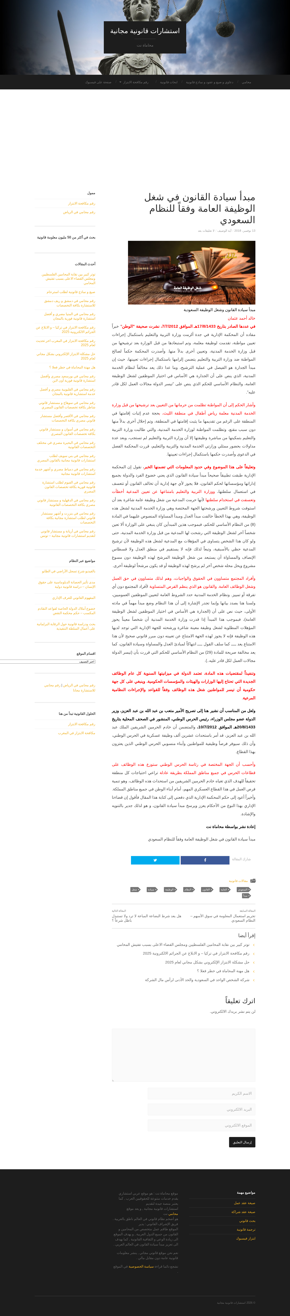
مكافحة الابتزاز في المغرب (76, 733)
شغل (134, 889)
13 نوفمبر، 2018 (244, 230)
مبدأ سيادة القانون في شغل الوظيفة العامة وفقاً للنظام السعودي (199, 208)
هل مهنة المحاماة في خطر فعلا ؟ (223, 971)
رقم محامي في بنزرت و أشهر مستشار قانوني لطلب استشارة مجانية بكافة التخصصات (68, 518)
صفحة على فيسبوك (98, 82)
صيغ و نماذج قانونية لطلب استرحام (71, 292)
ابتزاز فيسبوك (245, 1238)
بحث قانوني (247, 1221)
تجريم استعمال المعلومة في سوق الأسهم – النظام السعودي (222, 915)
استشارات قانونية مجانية (145, 31)
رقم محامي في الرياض (79, 212)
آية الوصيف (224, 230)
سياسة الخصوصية (141, 1266)
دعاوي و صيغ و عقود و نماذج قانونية (209, 82)
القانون (206, 889)
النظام (187, 889)
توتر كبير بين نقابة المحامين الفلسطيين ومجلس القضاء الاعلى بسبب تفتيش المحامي (183, 944)
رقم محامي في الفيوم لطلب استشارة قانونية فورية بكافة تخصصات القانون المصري (68, 487)
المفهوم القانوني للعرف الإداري (73, 597)
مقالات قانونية (238, 881)
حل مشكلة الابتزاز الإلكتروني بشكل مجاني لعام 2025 (207, 962)
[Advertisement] (145, 140)
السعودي (242, 889)
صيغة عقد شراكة (243, 1212)
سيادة (151, 889)
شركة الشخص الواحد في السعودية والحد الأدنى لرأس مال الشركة (197, 980)
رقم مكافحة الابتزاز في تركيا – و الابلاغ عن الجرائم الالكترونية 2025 (196, 953)
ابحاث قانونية (168, 82)
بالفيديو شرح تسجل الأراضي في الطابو (68, 571)
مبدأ (245, 895)
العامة (224, 889)
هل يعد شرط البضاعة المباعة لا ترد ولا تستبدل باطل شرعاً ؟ (146, 915)
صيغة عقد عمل (244, 1203)
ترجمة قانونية (246, 1229)
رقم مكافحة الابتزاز (135, 82)
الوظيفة (169, 889)
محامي (246, 82)
